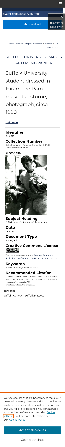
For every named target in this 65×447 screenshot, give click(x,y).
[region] (32, 419)
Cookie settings (32, 440)
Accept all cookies (32, 430)
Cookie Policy (17, 419)
